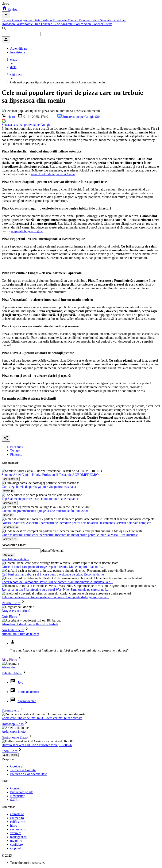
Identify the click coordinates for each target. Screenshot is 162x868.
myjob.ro (16, 840)
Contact (15, 788)
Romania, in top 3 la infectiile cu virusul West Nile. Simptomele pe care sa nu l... (55, 589)
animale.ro (17, 814)
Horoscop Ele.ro (13, 724)
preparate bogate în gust (27, 231)
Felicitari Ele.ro (12, 673)
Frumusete (60, 20)
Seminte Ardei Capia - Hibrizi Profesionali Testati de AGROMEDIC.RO (50, 474)
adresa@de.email (52, 550)
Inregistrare (17, 52)
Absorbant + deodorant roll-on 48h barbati (30, 624)
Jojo (20, 682)
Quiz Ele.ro (9, 616)
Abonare (8, 555)
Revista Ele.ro (11, 603)
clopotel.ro (17, 848)
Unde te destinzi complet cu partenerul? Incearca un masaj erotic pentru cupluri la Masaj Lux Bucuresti (70, 535)
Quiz (37, 24)
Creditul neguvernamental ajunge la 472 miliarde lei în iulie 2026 (45, 511)
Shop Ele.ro (10, 751)
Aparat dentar (27, 701)
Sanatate (106, 20)
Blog (57, 24)
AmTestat (67, 24)
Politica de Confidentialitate (28, 774)
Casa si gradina (22, 20)
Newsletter (17, 796)
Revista (12, 9)
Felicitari (47, 24)
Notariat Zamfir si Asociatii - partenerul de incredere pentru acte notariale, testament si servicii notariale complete (76, 523)
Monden (84, 20)
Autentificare (18, 48)
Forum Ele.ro (10, 710)
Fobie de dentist (28, 692)
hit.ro (13, 825)
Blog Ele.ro (9, 659)
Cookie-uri (17, 766)
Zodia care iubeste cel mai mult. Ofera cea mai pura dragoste (42, 718)
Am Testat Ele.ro (13, 630)
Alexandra (9, 667)
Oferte (108, 24)
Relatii (95, 20)
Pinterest (16, 454)
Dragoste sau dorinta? (16, 610)
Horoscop (9, 24)
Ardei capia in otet (14, 731)
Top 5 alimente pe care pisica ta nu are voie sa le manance (40, 499)
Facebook (16, 447)
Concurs (98, 24)
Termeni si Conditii (23, 770)
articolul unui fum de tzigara (20, 634)
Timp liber (119, 20)
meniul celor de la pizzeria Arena (53, 174)
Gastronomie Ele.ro (15, 737)
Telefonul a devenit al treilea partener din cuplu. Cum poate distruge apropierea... (55, 597)
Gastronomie (25, 24)
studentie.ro (18, 829)
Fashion (47, 20)
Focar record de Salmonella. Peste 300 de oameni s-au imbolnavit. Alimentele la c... (57, 582)
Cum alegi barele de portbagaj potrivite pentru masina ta (39, 486)
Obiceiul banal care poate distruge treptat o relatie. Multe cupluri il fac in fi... (52, 567)
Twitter (15, 450)
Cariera (7, 20)
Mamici (73, 20)
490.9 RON (10, 755)
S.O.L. (14, 799)
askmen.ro (17, 818)
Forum (79, 24)
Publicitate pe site (21, 792)
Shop (88, 24)
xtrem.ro (15, 833)
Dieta (37, 20)
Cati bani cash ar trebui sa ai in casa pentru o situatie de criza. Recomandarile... (54, 574)
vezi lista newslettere (15, 559)
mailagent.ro (18, 837)
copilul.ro (16, 844)
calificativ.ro (18, 821)
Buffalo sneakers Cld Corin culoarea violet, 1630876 (37, 745)
